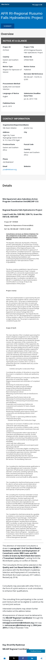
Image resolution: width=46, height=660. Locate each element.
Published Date (9, 103)
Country (6, 57)
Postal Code (28, 144)
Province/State (9, 144)
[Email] (4, 658)
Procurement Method (11, 84)
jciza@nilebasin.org (10, 169)
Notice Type (8, 66)
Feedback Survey (36, 651)
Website (27, 166)
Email (5, 166)
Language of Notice (11, 93)
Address (6, 132)
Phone (5, 159)
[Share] (23, 658)
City (25, 132)
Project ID (7, 47)
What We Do (5, 4)
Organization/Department (12, 125)
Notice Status (29, 66)
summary (8, 26)
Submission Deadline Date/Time (32, 94)
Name (26, 125)
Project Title (29, 47)
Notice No (28, 57)
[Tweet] (13, 658)
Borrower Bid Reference (33, 74)
